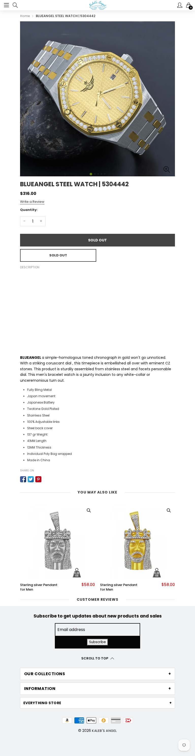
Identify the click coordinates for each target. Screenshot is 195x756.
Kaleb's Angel (104, 730)
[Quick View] (88, 510)
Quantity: (29, 209)
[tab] (97, 674)
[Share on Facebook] (23, 479)
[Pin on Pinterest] (38, 479)
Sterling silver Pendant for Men (38, 587)
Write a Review (32, 201)
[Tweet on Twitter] (31, 479)
